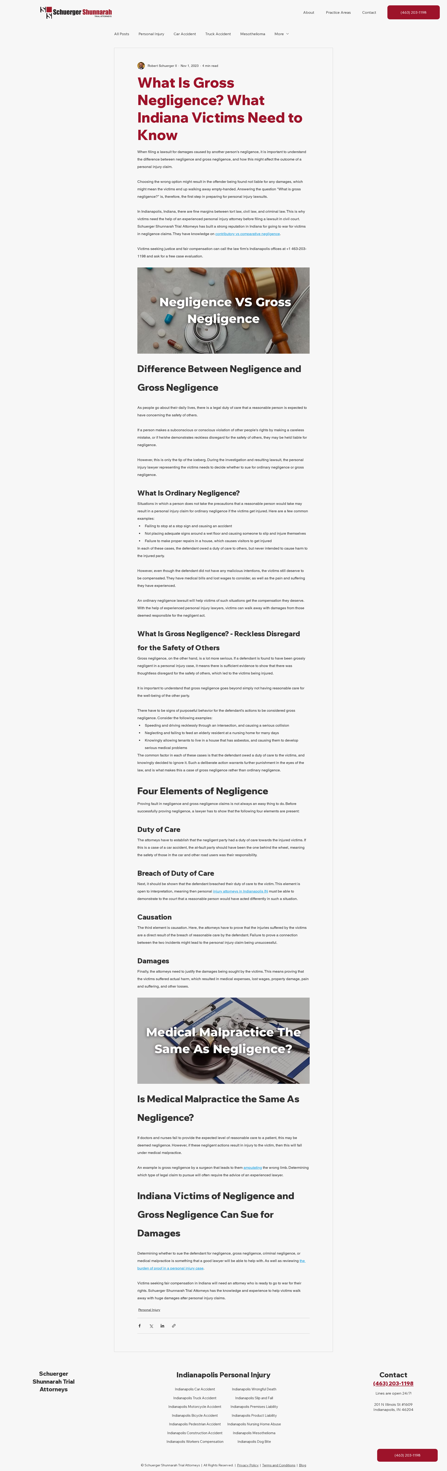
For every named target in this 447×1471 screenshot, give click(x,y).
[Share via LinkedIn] (162, 1326)
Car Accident (185, 33)
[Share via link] (174, 1326)
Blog (302, 1465)
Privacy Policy (248, 1465)
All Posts (121, 33)
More (279, 33)
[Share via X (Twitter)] (151, 1326)
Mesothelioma (252, 33)
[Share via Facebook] (139, 1326)
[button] (308, 12)
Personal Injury (151, 33)
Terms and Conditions (278, 1465)
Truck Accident (218, 33)
